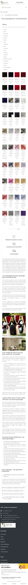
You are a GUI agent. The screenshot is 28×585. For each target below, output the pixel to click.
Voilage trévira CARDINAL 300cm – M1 (4, 220)
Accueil (2, 15)
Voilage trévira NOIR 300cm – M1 (5, 187)
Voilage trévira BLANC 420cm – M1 (11, 137)
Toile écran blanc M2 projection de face (11, 107)
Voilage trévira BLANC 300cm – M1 (17, 220)
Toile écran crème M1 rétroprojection (4, 121)
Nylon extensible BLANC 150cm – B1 (23, 121)
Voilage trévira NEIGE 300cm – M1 (23, 171)
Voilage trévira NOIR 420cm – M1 (23, 137)
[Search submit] (26, 7)
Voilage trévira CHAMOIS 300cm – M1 (17, 187)
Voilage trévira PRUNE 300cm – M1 (11, 154)
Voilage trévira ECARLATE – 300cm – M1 (4, 204)
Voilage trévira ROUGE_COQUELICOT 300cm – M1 (23, 155)
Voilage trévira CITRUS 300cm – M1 (23, 187)
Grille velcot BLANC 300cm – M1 (23, 107)
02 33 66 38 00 (19, 2)
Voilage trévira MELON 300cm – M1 (17, 171)
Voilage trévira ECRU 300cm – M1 (17, 137)
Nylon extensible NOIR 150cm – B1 (17, 121)
